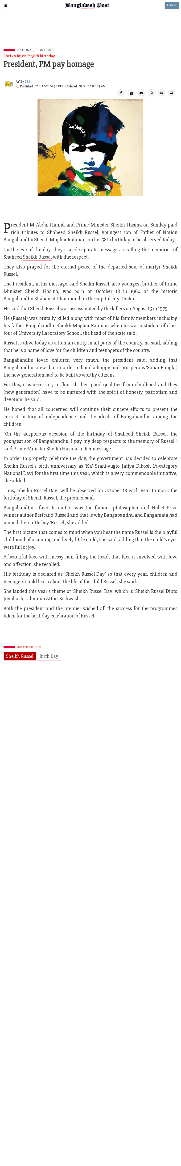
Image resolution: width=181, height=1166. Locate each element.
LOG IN (172, 5)
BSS (27, 82)
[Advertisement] (90, 35)
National (25, 50)
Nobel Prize (164, 508)
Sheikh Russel (37, 257)
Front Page (44, 50)
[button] (6, 5)
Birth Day (49, 656)
